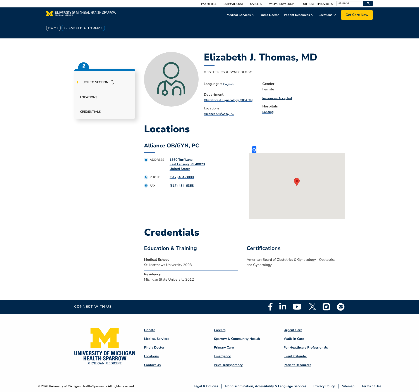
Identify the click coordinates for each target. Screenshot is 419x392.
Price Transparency (228, 365)
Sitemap (348, 386)
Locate (254, 149)
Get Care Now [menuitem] (356, 14)
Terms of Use (371, 386)
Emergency (222, 356)
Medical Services (156, 339)
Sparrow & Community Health (237, 339)
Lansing (267, 112)
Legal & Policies (206, 386)
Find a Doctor (154, 347)
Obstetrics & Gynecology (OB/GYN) (229, 100)
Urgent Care (293, 330)
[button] (368, 3)
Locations (88, 97)
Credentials (90, 112)
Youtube (297, 307)
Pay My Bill (208, 4)
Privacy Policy (324, 386)
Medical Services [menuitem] (239, 15)
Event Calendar (295, 356)
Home (53, 28)
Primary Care (224, 347)
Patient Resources (297, 365)
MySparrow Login (282, 4)
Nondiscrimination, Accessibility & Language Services (265, 386)
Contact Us (152, 365)
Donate (149, 330)
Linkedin (282, 307)
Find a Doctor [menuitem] (269, 15)
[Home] (81, 14)
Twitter (312, 307)
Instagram (326, 307)
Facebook (270, 307)
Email (341, 306)
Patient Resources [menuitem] (297, 15)
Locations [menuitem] (325, 15)
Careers (256, 4)
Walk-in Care (294, 339)
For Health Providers (317, 4)
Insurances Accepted (277, 98)
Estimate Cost (233, 4)
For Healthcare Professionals (306, 347)
